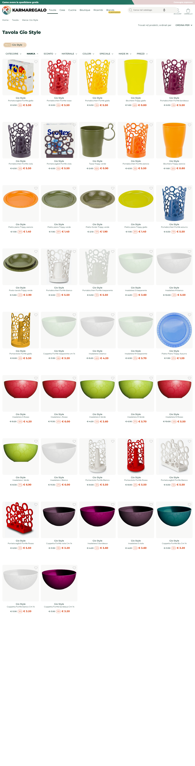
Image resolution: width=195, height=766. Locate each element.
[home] (23, 10)
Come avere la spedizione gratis (20, 2)
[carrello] (188, 9)
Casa (62, 10)
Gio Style (13, 44)
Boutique (85, 10)
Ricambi (98, 10)
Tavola (52, 10)
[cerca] (130, 10)
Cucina (72, 10)
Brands (111, 11)
